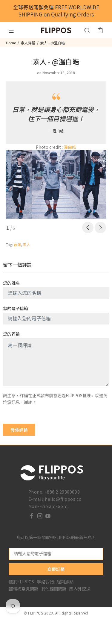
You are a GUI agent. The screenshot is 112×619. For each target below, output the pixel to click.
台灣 (17, 244)
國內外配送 (79, 589)
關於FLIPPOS (21, 582)
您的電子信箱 (15, 308)
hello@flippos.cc (63, 499)
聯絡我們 (45, 582)
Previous (87, 227)
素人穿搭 (28, 42)
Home (11, 42)
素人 (26, 244)
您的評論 (11, 334)
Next (100, 227)
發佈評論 (19, 430)
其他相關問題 (53, 589)
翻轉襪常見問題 (23, 589)
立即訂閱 (56, 569)
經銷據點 (65, 582)
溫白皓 (70, 147)
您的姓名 (11, 283)
